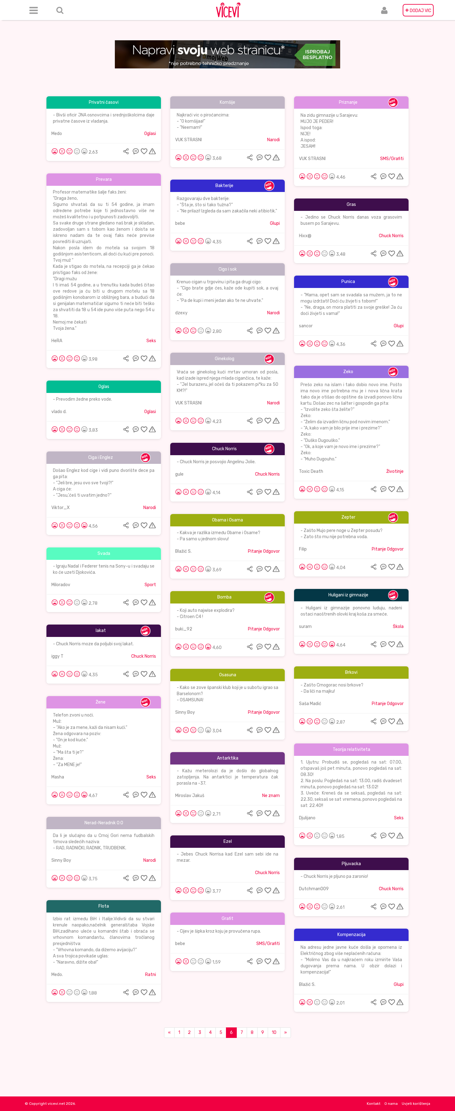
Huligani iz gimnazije (348, 595)
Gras (351, 204)
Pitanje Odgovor (388, 549)
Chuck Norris (391, 235)
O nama (391, 1103)
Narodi (273, 139)
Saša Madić (310, 703)
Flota (103, 906)
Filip (303, 549)
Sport (150, 584)
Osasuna (227, 674)
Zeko (348, 371)
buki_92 (183, 629)
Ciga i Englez (100, 457)
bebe (180, 223)
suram (305, 626)
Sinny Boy (185, 712)
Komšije (227, 102)
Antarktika (227, 758)
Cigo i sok (228, 269)
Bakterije (224, 185)
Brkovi (351, 672)
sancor (306, 326)
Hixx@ (305, 235)
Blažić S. (183, 551)
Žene (101, 702)
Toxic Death (311, 471)
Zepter (348, 517)
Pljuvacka (351, 863)
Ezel (227, 841)
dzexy (181, 313)
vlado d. (59, 411)
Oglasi (150, 133)
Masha (57, 777)
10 (274, 1032)
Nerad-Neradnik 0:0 (103, 823)
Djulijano (307, 818)
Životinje (395, 471)
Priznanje (348, 102)
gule (179, 474)
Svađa (104, 553)
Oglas (103, 386)
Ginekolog (224, 358)
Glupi (275, 223)
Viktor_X (60, 507)
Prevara (104, 179)
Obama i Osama (227, 520)
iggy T (57, 656)
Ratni (150, 974)
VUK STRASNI (188, 139)
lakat (101, 630)
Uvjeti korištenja (416, 1103)
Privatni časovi (104, 102)
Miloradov (60, 584)
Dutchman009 (314, 888)
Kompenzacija (351, 934)
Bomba (224, 597)
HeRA (56, 340)
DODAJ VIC (418, 10)
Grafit (227, 918)
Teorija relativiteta (351, 749)
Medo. (57, 974)
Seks (151, 340)
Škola (398, 626)
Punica (348, 281)
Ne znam (271, 795)
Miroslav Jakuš (189, 795)
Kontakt (373, 1103)
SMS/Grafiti (392, 158)
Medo (56, 133)
